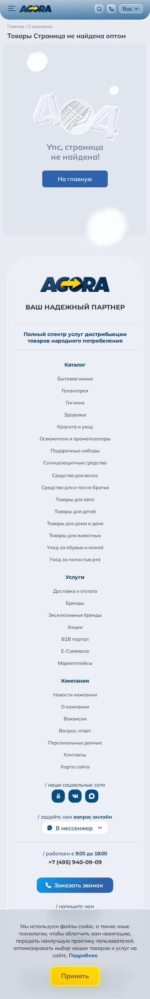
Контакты (75, 755)
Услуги (75, 577)
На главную (75, 179)
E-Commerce (75, 651)
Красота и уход (75, 426)
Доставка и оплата (75, 591)
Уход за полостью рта (75, 559)
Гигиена (75, 402)
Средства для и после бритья (75, 487)
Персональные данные (75, 743)
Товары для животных (75, 535)
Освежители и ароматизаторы (75, 438)
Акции (75, 627)
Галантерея (75, 390)
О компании (75, 707)
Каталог (75, 364)
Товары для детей (75, 511)
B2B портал (75, 639)
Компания (75, 681)
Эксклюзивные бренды (75, 615)
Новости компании (75, 695)
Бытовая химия (75, 378)
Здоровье (75, 414)
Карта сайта (75, 767)
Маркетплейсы (75, 663)
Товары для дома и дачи (75, 523)
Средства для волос (75, 475)
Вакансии (75, 719)
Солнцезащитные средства (75, 462)
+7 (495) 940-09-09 (75, 862)
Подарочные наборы (75, 450)
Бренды (75, 603)
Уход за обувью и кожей (75, 547)
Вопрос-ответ (75, 731)
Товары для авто (75, 499)
